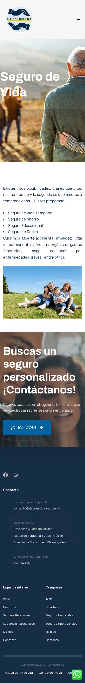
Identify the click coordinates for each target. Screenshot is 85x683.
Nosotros (9, 607)
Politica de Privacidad (18, 673)
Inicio (6, 599)
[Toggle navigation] (68, 19)
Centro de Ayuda (50, 673)
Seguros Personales (17, 615)
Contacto (9, 640)
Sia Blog (8, 632)
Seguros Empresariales (19, 623)
